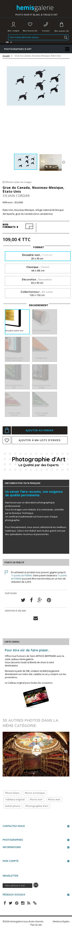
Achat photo (12, 806)
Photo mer (54, 799)
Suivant (63, 162)
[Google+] (39, 600)
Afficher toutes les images (18, 182)
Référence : (8, 202)
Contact (46, 31)
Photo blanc (12, 792)
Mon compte (13, 31)
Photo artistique (35, 792)
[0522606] (25, 162)
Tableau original (15, 799)
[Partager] (31, 600)
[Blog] (35, 903)
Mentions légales (61, 921)
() (62, 31)
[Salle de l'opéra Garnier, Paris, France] (36, 754)
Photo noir (36, 799)
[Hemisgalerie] (36, 8)
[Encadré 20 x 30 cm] (37, 256)
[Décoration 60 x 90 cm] (37, 281)
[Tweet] (23, 600)
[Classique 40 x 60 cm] (37, 269)
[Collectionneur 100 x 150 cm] (37, 293)
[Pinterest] (49, 600)
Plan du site (36, 924)
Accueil (6, 56)
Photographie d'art (37, 806)
